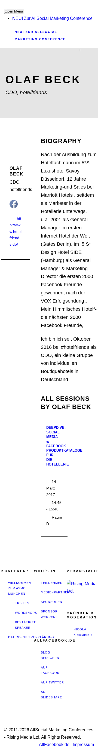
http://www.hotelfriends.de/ (16, 231)
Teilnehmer (52, 582)
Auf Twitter (52, 682)
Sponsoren (51, 601)
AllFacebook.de (54, 744)
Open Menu (14, 11)
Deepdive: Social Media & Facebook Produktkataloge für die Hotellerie (64, 446)
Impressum (83, 744)
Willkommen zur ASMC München (19, 588)
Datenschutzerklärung (31, 637)
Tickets (22, 603)
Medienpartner (55, 592)
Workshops (26, 612)
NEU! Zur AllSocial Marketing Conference (52, 18)
